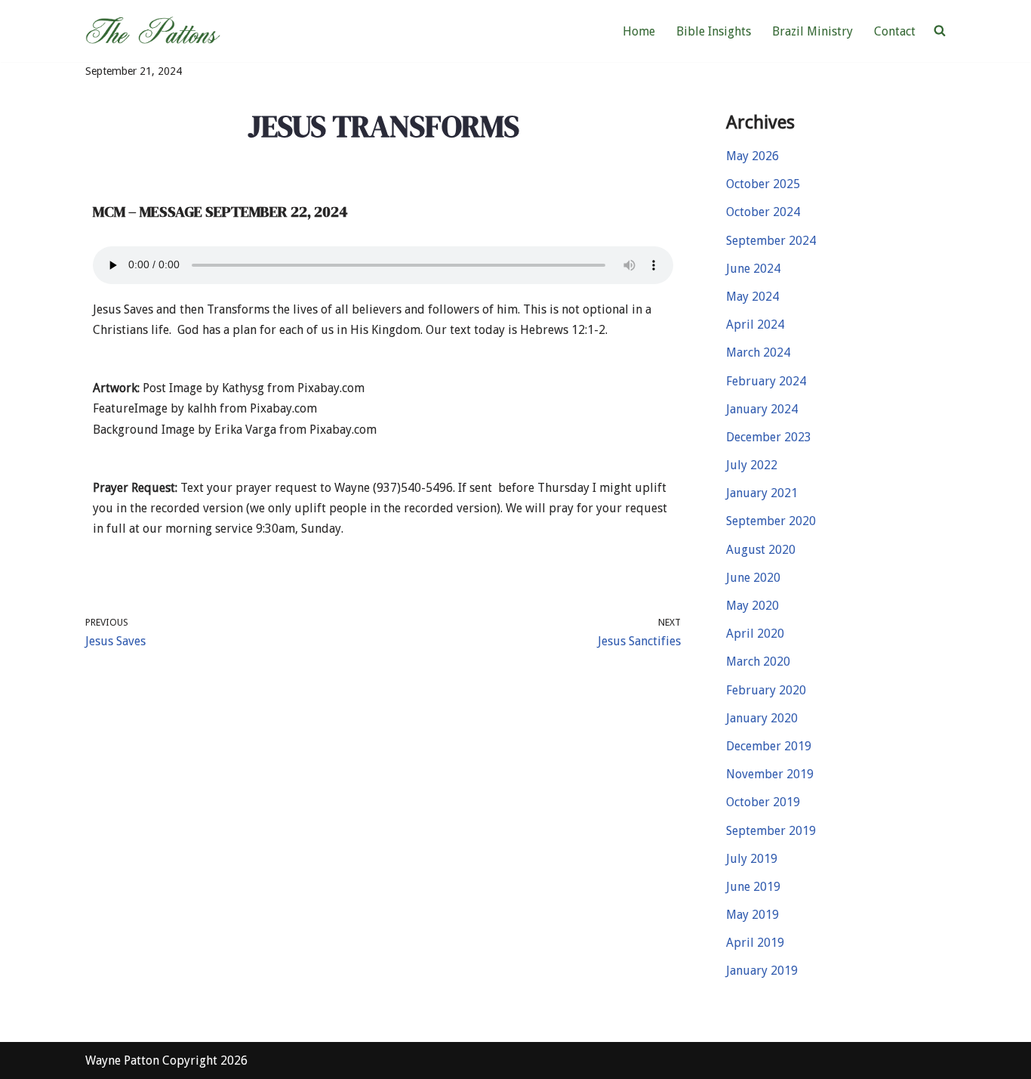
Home (639, 31)
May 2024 (752, 296)
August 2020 (761, 550)
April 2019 (755, 942)
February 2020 (766, 690)
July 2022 (751, 465)
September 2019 (771, 831)
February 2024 (766, 381)
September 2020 (771, 521)
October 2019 (763, 802)
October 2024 (763, 212)
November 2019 (770, 774)
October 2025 (763, 184)
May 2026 (752, 156)
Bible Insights (713, 31)
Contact (895, 31)
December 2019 (768, 746)
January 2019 (762, 970)
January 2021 (762, 493)
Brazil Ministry (812, 31)
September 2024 (771, 240)
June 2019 (753, 887)
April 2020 (755, 633)
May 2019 (752, 914)
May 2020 (752, 605)
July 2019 (751, 859)
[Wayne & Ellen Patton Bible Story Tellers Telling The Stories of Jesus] (155, 31)
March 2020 (758, 661)
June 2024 (753, 268)
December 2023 (768, 437)
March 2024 (758, 352)
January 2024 (762, 409)
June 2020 (753, 577)
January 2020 (762, 718)
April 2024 (755, 324)
